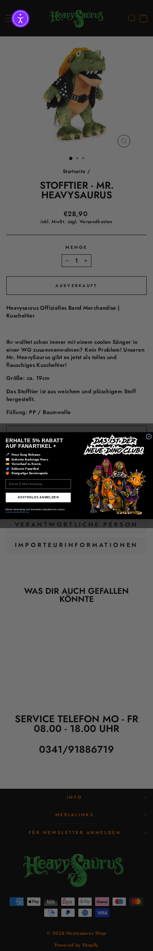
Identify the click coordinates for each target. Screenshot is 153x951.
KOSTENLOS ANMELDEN (38, 497)
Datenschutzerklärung (17, 512)
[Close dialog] (148, 436)
